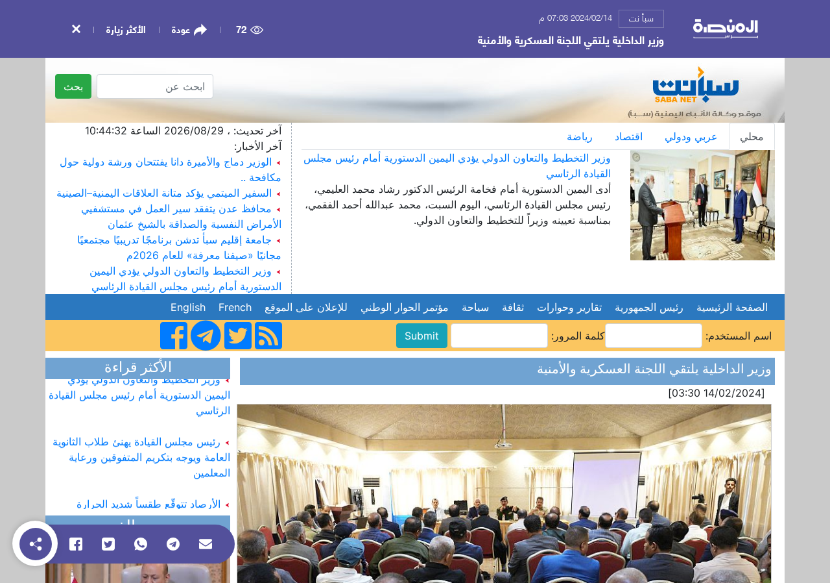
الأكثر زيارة (126, 28)
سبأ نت (641, 17)
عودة (181, 29)
